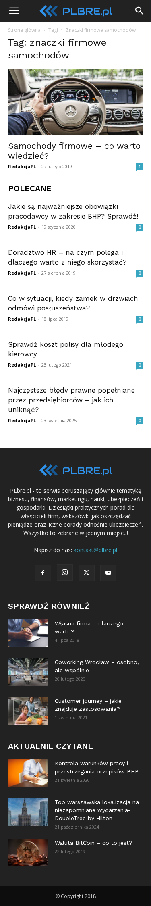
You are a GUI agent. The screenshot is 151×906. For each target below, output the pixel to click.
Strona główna (24, 30)
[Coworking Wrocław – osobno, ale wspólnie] (28, 672)
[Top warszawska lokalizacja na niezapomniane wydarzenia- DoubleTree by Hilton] (28, 812)
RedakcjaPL (22, 166)
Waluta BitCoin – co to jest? (93, 842)
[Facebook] (43, 573)
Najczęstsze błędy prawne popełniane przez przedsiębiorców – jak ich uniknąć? (71, 400)
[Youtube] (108, 573)
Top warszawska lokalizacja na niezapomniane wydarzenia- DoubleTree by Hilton (97, 810)
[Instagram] (65, 572)
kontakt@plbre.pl (95, 550)
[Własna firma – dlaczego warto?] (28, 633)
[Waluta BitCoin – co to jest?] (28, 852)
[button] (14, 11)
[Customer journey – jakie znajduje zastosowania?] (28, 711)
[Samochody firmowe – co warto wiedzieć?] (75, 102)
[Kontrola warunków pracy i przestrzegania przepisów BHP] (28, 773)
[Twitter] (87, 573)
